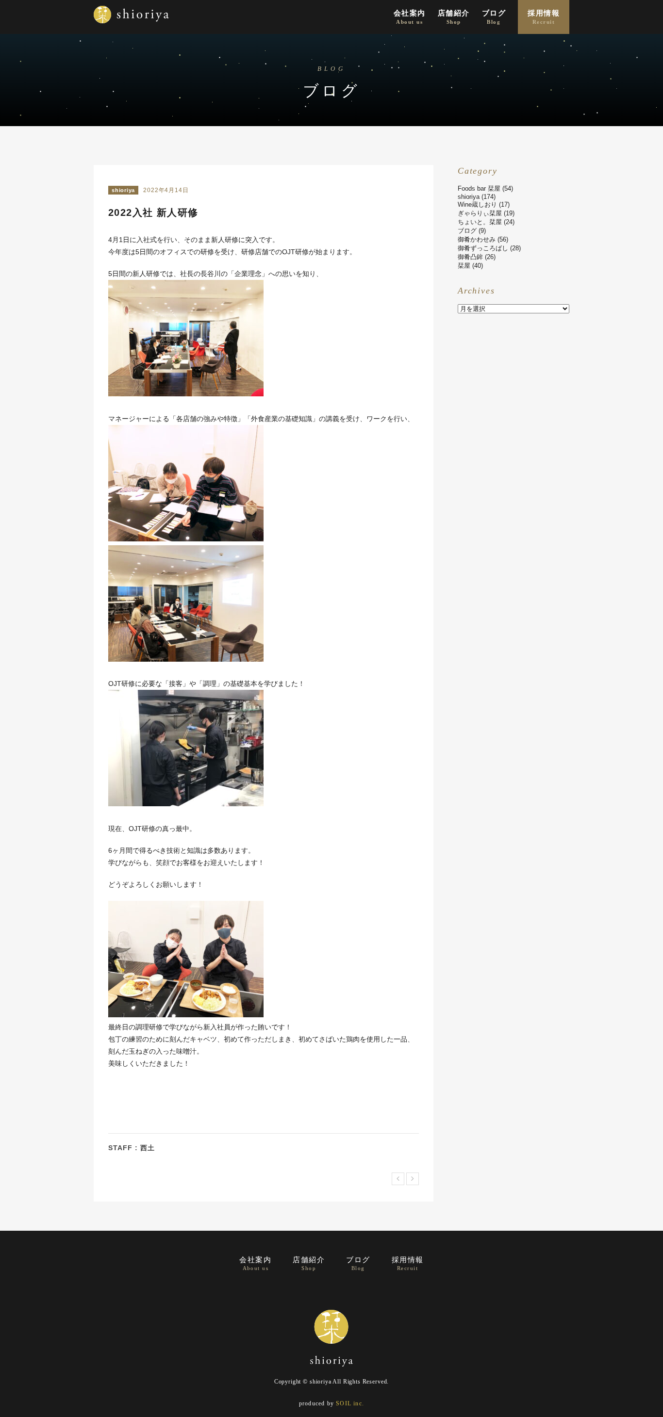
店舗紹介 (454, 17)
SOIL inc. (350, 1403)
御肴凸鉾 (470, 257)
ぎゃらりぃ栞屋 (480, 213)
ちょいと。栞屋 (480, 222)
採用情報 (544, 17)
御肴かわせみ (477, 239)
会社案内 (410, 17)
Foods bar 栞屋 (479, 188)
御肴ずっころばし (483, 248)
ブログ (494, 17)
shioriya (123, 190)
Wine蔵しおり (477, 204)
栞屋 (464, 265)
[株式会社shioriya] (131, 26)
